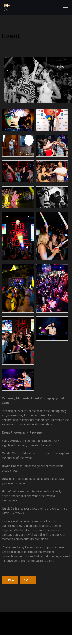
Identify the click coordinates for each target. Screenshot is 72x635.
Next (27, 580)
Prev (11, 580)
